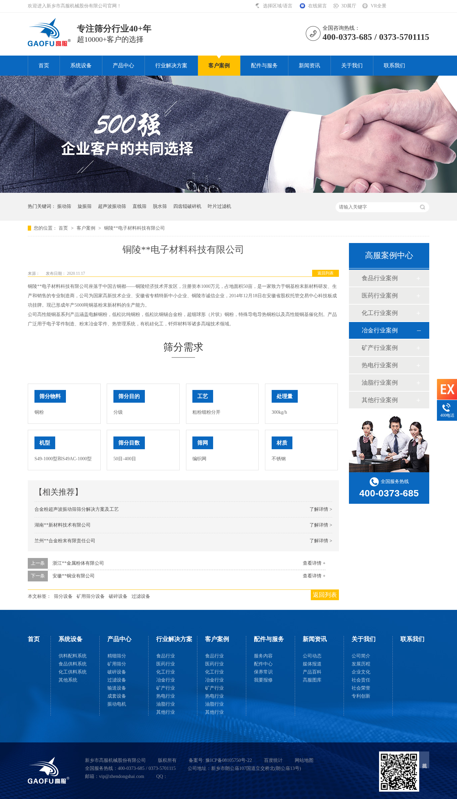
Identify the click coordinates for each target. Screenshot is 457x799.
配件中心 (263, 663)
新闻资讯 (309, 65)
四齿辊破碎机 (187, 206)
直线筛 (139, 206)
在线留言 (317, 5)
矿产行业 (165, 688)
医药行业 (165, 663)
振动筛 (64, 206)
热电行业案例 (380, 365)
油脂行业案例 (380, 382)
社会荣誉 (361, 688)
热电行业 (165, 696)
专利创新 (361, 696)
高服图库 (312, 680)
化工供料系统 (73, 671)
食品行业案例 (380, 278)
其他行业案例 (380, 400)
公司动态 (312, 655)
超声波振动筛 (112, 206)
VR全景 (378, 5)
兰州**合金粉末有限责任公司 (64, 540)
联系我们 (394, 65)
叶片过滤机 (219, 206)
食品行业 (165, 655)
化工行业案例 (380, 313)
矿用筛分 (116, 663)
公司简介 (361, 655)
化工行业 (165, 671)
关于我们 (352, 65)
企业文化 (361, 671)
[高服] (49, 770)
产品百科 (312, 671)
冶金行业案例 (380, 330)
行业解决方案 (171, 65)
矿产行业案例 (380, 347)
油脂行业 (165, 704)
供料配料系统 (73, 655)
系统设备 (81, 65)
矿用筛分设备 (91, 596)
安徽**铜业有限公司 (74, 575)
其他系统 (68, 680)
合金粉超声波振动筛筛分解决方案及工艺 (76, 509)
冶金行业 (165, 680)
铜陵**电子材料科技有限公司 (134, 228)
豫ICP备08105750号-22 (228, 760)
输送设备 (116, 688)
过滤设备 (140, 596)
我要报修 (263, 680)
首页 (43, 65)
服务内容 (263, 655)
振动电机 (116, 704)
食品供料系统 (73, 663)
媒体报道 (312, 663)
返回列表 (325, 273)
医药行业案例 (380, 295)
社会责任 (361, 680)
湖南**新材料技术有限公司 (62, 525)
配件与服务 (264, 65)
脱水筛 (160, 206)
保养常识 (263, 671)
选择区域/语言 (278, 5)
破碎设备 (118, 596)
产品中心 (123, 65)
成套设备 (116, 696)
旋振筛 (85, 206)
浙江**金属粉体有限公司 (78, 563)
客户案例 (219, 65)
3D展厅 (348, 5)
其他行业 (165, 712)
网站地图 (304, 760)
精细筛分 (116, 655)
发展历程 (361, 663)
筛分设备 (63, 596)
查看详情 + (314, 563)
